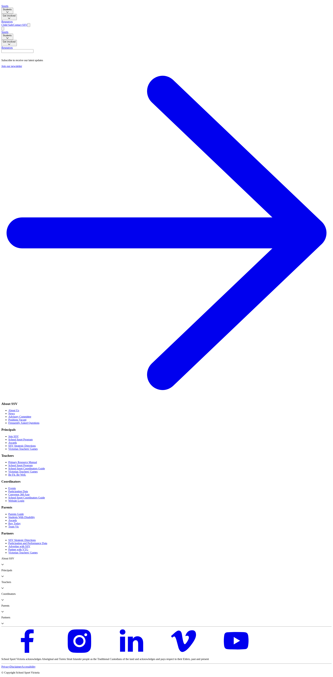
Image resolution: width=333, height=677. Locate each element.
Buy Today (14, 523)
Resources (7, 21)
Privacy (5, 666)
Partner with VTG (18, 549)
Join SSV (13, 436)
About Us (13, 410)
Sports (4, 6)
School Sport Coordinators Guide (26, 468)
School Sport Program (20, 439)
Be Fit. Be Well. (17, 474)
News (11, 413)
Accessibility (29, 666)
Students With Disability (21, 517)
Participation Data (18, 491)
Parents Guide (16, 514)
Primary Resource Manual (22, 462)
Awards (12, 442)
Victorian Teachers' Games (23, 448)
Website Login (16, 500)
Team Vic (13, 526)
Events (12, 488)
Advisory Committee (19, 416)
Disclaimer (16, 666)
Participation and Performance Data (27, 543)
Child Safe (7, 24)
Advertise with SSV (19, 546)
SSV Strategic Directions (22, 445)
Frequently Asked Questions (23, 422)
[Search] (28, 25)
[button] (166, 561)
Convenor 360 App (18, 494)
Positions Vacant (17, 419)
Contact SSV (20, 24)
